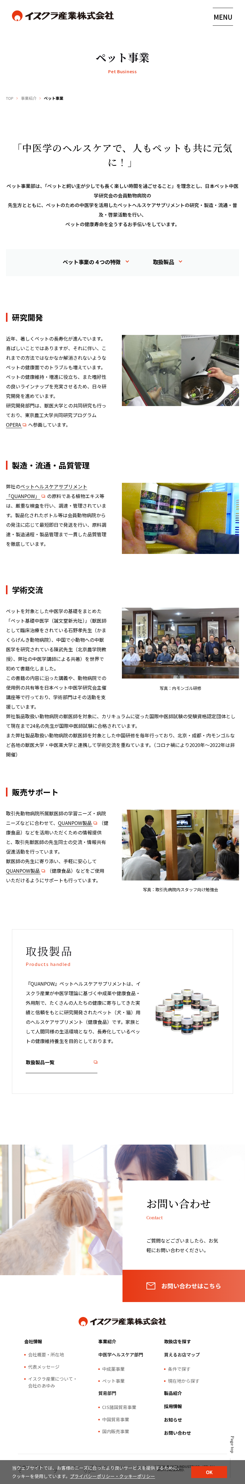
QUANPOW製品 (75, 822)
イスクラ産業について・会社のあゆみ (52, 1382)
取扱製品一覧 (40, 1062)
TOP (9, 98)
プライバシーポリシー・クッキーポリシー (112, 1476)
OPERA (13, 424)
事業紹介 (28, 98)
